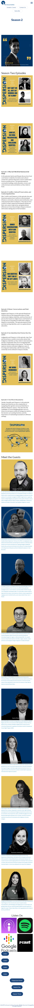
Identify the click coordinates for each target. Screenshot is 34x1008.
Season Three (17, 994)
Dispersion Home (17, 980)
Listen (5, 953)
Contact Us (23, 7)
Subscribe (17, 11)
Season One (17, 987)
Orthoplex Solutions (17, 1006)
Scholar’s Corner (11, 7)
